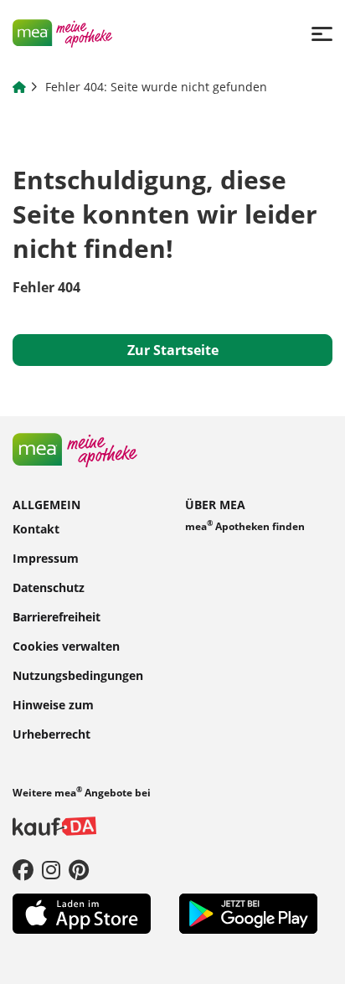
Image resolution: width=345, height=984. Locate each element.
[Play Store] (248, 912)
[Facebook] (23, 869)
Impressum (46, 557)
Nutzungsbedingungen (78, 675)
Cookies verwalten (66, 645)
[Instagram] (51, 869)
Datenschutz (49, 587)
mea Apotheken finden (245, 525)
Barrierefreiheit (56, 616)
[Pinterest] (79, 869)
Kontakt (36, 528)
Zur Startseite (173, 350)
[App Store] (82, 912)
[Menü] (322, 33)
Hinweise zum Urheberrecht (53, 718)
